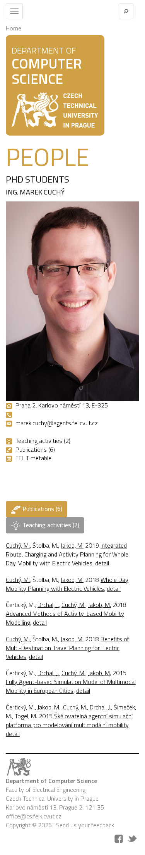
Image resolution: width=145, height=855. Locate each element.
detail (102, 563)
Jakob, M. (72, 545)
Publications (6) (35, 449)
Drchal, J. (48, 604)
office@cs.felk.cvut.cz (33, 816)
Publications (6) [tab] (41, 508)
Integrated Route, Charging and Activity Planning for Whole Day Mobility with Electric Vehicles (67, 554)
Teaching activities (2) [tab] (50, 525)
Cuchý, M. (18, 545)
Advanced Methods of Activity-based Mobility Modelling (65, 618)
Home (13, 28)
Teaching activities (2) (42, 440)
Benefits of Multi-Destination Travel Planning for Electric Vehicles (67, 647)
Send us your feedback (85, 825)
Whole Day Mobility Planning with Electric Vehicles (67, 584)
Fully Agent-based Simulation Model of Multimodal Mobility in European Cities (71, 686)
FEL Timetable (33, 458)
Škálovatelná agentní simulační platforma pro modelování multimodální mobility (69, 720)
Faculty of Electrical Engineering (45, 789)
